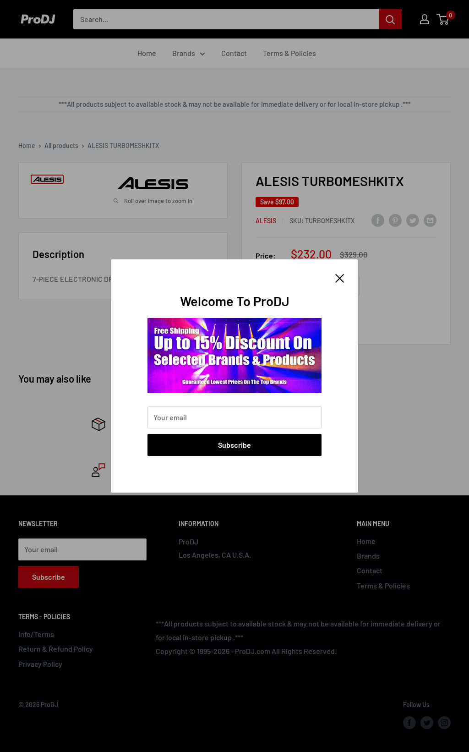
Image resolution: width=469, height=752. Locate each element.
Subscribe (234, 444)
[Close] (339, 277)
